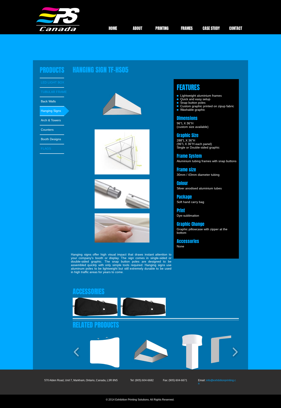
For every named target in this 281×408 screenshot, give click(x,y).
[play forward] (165, 307)
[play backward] (78, 307)
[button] (95, 307)
